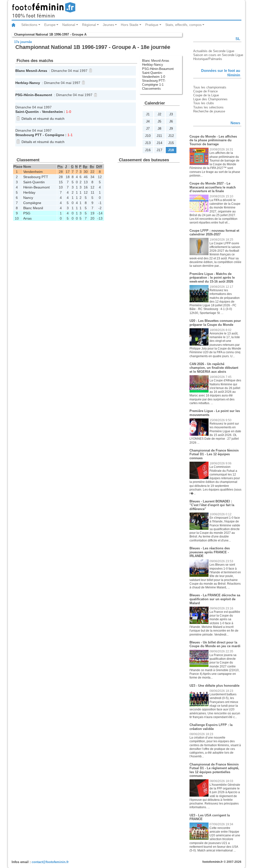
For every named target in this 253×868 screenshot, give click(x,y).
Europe (50, 25)
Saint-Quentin (27, 112)
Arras (42, 71)
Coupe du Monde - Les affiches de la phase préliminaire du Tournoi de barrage (213, 140)
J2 (159, 114)
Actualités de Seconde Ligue (213, 51)
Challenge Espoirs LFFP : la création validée (211, 727)
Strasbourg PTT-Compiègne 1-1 (154, 82)
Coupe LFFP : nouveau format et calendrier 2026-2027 (214, 232)
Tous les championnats (209, 87)
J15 (171, 143)
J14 (159, 143)
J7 (148, 128)
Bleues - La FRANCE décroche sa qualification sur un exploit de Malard (215, 599)
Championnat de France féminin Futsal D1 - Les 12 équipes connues (214, 454)
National (68, 25)
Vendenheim (52, 112)
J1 (148, 114)
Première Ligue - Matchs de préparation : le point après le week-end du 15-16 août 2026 (212, 277)
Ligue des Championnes (210, 99)
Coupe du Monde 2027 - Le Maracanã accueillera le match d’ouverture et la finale (213, 187)
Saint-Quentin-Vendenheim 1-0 (153, 75)
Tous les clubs (203, 103)
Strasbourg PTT (28, 135)
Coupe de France (205, 91)
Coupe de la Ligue (206, 95)
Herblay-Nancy (153, 64)
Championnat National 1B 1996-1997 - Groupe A (50, 34)
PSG (18, 95)
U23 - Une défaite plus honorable (214, 685)
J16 (148, 150)
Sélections (29, 25)
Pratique (151, 25)
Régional (89, 25)
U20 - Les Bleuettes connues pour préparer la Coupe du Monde (215, 323)
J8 (159, 128)
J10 (148, 136)
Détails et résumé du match (42, 119)
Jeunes (108, 25)
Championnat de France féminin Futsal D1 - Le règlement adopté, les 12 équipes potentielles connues (214, 770)
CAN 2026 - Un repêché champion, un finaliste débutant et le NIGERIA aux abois (214, 367)
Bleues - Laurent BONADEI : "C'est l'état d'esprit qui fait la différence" (212, 505)
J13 (148, 143)
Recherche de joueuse (209, 111)
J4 (148, 121)
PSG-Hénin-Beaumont (158, 69)
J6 (171, 121)
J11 (159, 136)
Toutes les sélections (208, 107)
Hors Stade (129, 25)
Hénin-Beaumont (38, 95)
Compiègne (54, 135)
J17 (159, 150)
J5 (159, 121)
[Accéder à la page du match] (89, 71)
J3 (171, 114)
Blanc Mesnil (26, 71)
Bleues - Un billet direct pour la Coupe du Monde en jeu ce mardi (215, 644)
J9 (171, 128)
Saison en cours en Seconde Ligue (218, 55)
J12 (171, 136)
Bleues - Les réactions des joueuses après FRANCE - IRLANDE (210, 552)
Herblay (21, 83)
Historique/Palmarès (207, 59)
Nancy (34, 83)
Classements (151, 88)
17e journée (23, 42)
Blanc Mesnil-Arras (156, 60)
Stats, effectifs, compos (183, 25)
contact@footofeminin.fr (50, 862)
